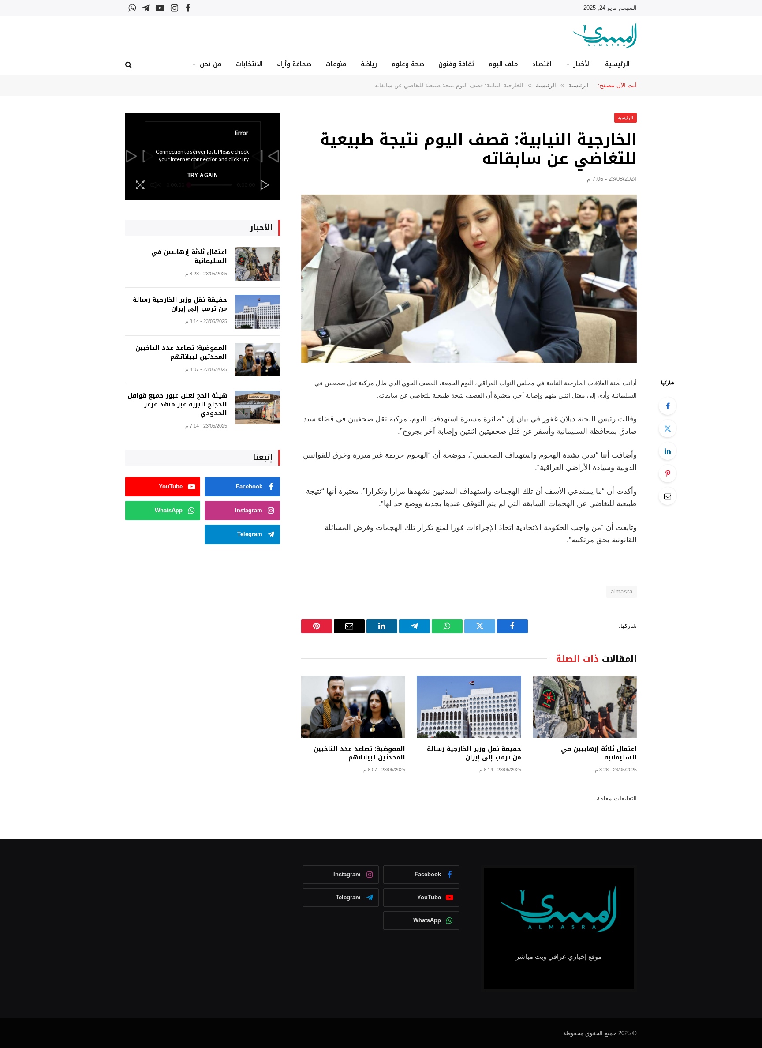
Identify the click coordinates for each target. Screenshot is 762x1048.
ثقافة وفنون (456, 64)
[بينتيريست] (667, 473)
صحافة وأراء (294, 64)
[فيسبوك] (667, 406)
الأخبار (582, 64)
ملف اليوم (503, 64)
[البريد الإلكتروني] (667, 496)
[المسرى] (605, 35)
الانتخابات (249, 64)
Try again (202, 175)
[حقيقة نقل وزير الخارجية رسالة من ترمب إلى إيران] (469, 707)
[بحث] (129, 65)
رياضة (369, 64)
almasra (621, 591)
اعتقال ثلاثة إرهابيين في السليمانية (599, 753)
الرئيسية (617, 64)
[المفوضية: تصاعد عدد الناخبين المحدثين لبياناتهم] (353, 707)
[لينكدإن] (667, 451)
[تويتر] (667, 428)
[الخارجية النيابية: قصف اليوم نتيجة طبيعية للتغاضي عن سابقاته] (469, 279)
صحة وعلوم (407, 64)
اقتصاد (542, 64)
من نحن (211, 64)
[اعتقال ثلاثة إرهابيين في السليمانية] (585, 707)
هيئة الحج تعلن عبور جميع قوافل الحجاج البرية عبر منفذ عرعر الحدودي (177, 404)
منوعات (336, 64)
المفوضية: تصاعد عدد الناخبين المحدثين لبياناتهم (359, 753)
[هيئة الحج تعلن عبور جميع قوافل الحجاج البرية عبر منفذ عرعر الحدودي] (257, 407)
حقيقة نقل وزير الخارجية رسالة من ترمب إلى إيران (474, 753)
